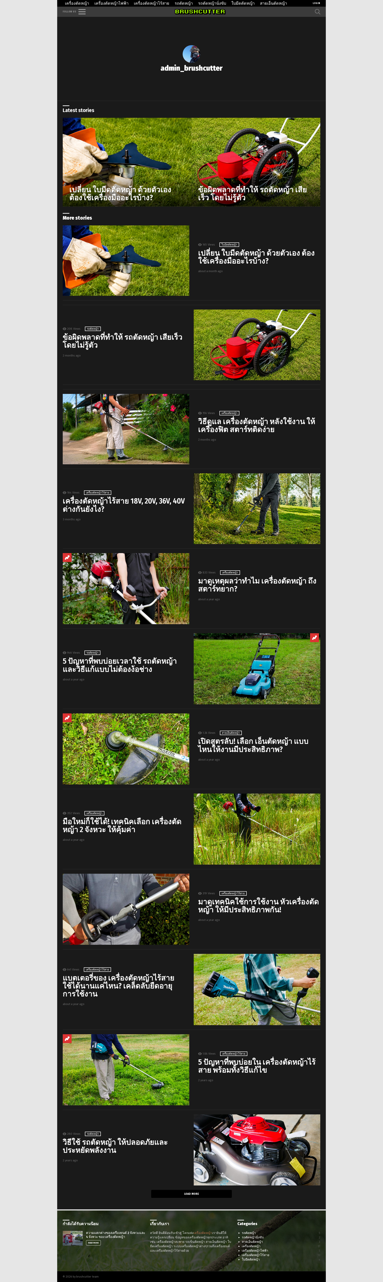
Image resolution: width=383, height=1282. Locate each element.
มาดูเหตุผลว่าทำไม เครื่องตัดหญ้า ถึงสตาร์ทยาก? (257, 584)
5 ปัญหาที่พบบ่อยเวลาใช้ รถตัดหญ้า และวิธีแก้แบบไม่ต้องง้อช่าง (120, 665)
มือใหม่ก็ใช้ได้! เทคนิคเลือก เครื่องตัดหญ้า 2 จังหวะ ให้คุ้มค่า (122, 825)
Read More (93, 1243)
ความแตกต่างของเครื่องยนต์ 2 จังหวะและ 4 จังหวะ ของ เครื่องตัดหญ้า (115, 1235)
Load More (191, 1193)
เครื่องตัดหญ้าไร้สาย (151, 3)
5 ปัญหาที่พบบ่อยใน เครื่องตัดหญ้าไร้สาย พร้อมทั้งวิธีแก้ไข (257, 1066)
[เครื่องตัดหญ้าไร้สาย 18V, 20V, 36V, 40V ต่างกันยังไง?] (257, 508)
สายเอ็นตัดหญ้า (273, 3)
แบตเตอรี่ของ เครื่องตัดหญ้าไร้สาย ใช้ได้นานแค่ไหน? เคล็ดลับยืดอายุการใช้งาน (118, 986)
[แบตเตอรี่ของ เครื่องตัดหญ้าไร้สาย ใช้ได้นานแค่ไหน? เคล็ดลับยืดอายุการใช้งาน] (257, 989)
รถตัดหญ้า (184, 3)
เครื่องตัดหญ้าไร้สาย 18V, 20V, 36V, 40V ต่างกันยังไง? (124, 504)
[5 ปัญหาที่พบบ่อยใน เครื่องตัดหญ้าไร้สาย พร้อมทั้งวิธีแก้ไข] (126, 1069)
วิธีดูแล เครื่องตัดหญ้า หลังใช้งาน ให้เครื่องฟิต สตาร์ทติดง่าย (256, 425)
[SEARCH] (317, 11)
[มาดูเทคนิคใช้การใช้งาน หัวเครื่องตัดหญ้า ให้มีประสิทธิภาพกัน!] (126, 909)
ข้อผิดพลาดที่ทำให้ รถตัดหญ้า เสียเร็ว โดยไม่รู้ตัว (122, 341)
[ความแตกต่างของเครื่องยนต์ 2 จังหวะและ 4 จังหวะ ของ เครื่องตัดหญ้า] (73, 1238)
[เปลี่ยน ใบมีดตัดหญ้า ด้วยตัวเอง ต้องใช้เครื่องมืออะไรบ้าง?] (127, 162)
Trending (67, 557)
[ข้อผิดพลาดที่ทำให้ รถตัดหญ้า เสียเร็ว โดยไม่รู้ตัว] (256, 162)
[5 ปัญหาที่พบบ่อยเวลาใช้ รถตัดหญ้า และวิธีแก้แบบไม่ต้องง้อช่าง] (257, 668)
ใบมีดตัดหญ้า (243, 3)
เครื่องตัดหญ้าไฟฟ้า (111, 3)
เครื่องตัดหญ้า (77, 3)
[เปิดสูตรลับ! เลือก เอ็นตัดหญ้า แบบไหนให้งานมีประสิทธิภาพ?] (126, 748)
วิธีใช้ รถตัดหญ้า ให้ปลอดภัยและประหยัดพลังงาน (115, 1146)
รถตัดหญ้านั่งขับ (212, 3)
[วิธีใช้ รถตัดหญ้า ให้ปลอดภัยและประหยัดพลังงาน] (257, 1149)
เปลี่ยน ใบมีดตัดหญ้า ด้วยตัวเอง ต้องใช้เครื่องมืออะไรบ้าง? (256, 256)
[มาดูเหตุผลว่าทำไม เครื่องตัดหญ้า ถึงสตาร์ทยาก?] (126, 588)
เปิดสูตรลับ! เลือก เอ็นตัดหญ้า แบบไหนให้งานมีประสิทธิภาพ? (253, 745)
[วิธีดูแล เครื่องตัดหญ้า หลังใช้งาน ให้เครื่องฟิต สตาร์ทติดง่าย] (126, 429)
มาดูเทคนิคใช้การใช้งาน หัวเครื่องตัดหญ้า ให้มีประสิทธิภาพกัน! (258, 905)
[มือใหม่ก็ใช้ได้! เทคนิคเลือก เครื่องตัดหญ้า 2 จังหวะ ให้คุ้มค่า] (257, 829)
